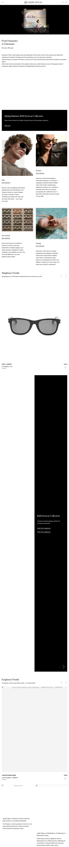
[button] (61, 275)
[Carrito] (66, 2)
